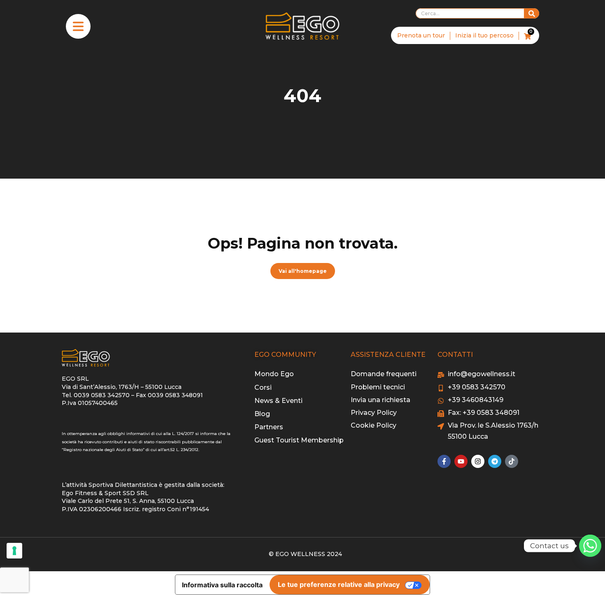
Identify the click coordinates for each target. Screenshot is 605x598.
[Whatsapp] (590, 546)
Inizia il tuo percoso (484, 35)
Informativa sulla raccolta (222, 585)
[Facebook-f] (444, 461)
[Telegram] (494, 461)
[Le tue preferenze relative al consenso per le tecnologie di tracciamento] (14, 550)
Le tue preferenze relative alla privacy (339, 584)
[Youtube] (461, 461)
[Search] (531, 13)
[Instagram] (477, 461)
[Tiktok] (511, 461)
